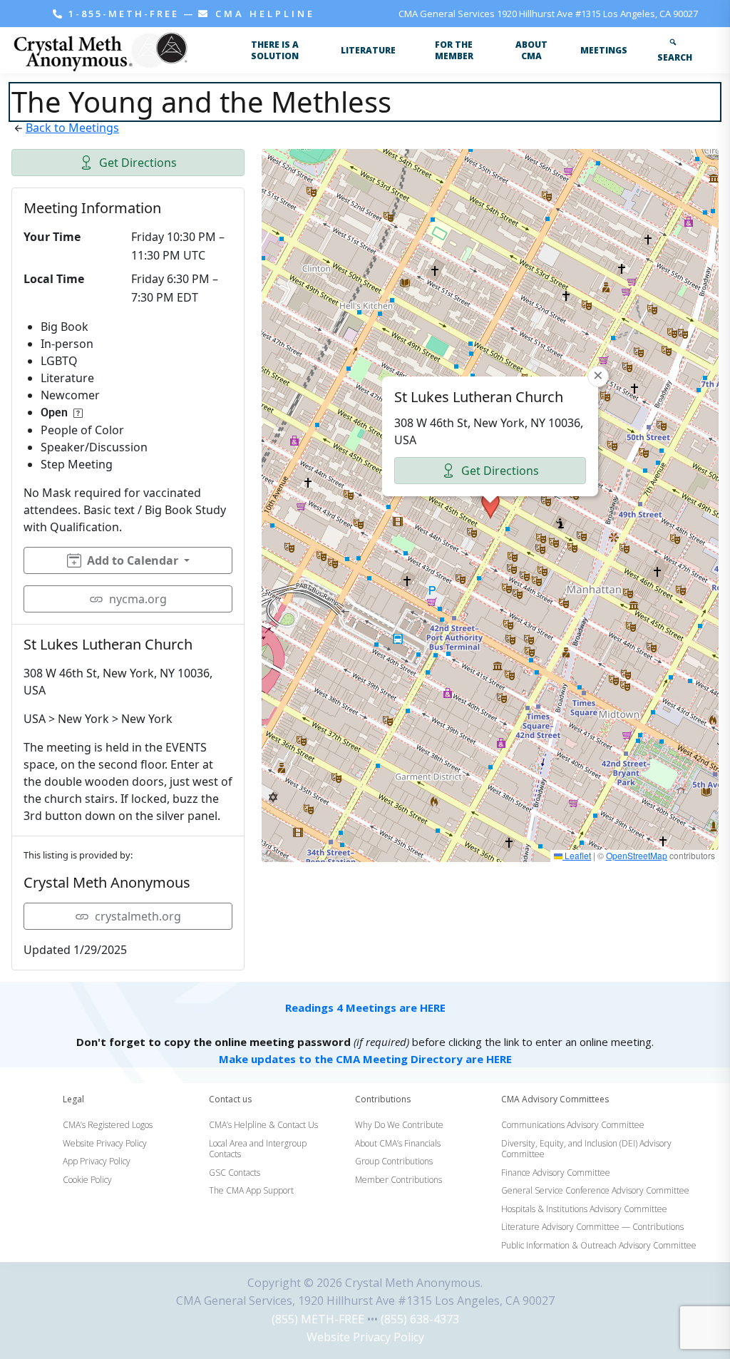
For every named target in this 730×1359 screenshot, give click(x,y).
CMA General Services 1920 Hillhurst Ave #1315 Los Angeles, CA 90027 (548, 13)
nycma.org (138, 599)
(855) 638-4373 (420, 1319)
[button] (490, 505)
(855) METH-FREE (318, 1319)
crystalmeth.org (138, 916)
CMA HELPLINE (262, 13)
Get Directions (138, 162)
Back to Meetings (72, 127)
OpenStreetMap (636, 855)
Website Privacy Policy (365, 1337)
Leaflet (576, 855)
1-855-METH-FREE (123, 13)
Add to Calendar (132, 560)
